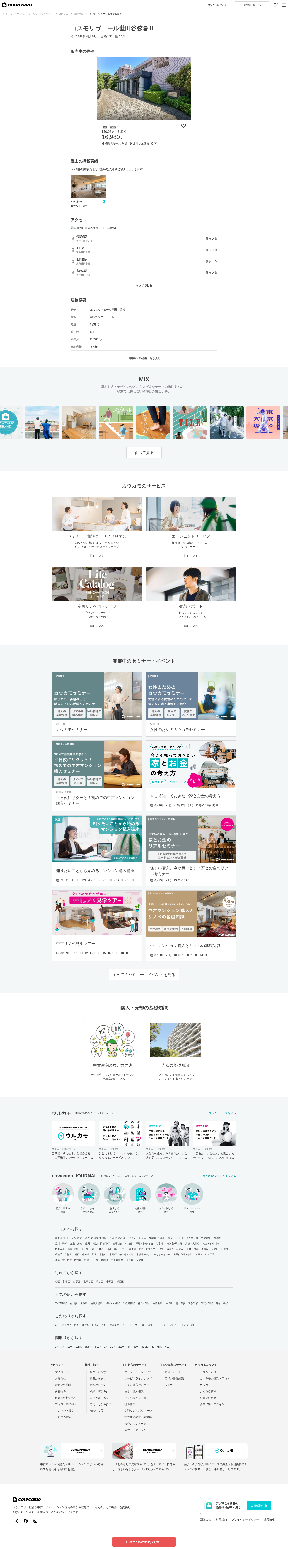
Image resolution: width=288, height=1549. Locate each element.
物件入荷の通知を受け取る (146, 1542)
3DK (136, 1346)
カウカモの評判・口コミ (215, 1378)
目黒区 (76, 1281)
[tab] (142, 115)
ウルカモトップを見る (222, 1113)
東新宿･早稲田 (174, 1243)
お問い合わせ (208, 1397)
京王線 (85, 1249)
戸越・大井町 (192, 1243)
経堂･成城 (73, 1249)
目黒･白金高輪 (117, 1238)
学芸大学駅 (207, 1303)
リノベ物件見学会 (135, 1397)
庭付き (85, 1325)
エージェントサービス (138, 1372)
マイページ (62, 1372)
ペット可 (126, 1325)
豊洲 (87, 1243)
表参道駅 (193, 1303)
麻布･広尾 (76, 1238)
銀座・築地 (76, 1243)
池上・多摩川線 (211, 1243)
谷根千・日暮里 (63, 1254)
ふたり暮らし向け (166, 1325)
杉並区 (120, 1281)
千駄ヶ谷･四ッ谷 (144, 1243)
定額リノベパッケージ (138, 1410)
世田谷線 (59, 1249)
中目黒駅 (157, 1303)
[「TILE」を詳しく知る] (176, 422)
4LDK (168, 1346)
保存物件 (60, 1391)
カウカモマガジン (135, 1430)
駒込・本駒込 (99, 1254)
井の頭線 (206, 1238)
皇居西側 (117, 1243)
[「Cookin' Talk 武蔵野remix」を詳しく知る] (65, 422)
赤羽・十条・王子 (205, 1254)
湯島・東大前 (201, 1249)
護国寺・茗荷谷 (175, 1249)
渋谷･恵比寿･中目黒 (95, 1238)
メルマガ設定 (63, 1417)
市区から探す (98, 1384)
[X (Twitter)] (16, 1521)
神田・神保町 (82, 1254)
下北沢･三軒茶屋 (137, 1238)
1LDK (78, 1346)
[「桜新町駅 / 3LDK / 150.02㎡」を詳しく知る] (144, 88)
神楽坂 (217, 1238)
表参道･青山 (61, 1238)
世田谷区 (88, 1281)
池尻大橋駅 (96, 1303)
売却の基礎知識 (174, 1378)
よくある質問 (208, 1391)
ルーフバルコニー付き (67, 1325)
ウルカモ (170, 1384)
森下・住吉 (98, 1249)
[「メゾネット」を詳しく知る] (102, 422)
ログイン (251, 5)
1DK (69, 1346)
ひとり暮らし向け (144, 1325)
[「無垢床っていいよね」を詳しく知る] (139, 422)
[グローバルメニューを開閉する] (283, 5)
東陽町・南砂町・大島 (121, 1254)
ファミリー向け (187, 1325)
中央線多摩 (117, 1260)
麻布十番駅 (222, 1303)
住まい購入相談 (134, 1391)
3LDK (145, 1346)
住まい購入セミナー (136, 1384)
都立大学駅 (144, 1303)
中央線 (128, 1243)
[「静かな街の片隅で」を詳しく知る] (213, 422)
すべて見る (144, 452)
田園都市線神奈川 (182, 1254)
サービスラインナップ (138, 1378)
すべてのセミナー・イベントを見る (144, 974)
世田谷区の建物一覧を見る (144, 358)
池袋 (161, 1249)
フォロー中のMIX (65, 1404)
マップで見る (144, 285)
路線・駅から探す (101, 1391)
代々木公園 (192, 1238)
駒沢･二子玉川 (175, 1238)
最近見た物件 (63, 1384)
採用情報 (269, 1519)
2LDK (121, 1346)
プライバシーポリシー (245, 1519)
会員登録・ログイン (212, 1404)
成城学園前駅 (113, 1303)
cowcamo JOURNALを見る (219, 1175)
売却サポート (173, 1372)
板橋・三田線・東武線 (96, 1260)
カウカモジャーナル (136, 1423)
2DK (112, 1346)
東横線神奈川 (143, 1254)
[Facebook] (26, 1521)
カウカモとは (208, 1372)
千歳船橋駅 (129, 1303)
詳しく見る (97, 555)
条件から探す (98, 1372)
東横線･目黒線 (157, 1238)
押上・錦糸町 (129, 1249)
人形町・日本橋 (220, 1249)
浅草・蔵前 (113, 1249)
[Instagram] (35, 1521)
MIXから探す (98, 1410)
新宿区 (66, 1281)
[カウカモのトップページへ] (17, 4)
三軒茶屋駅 (61, 1303)
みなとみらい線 (162, 1254)
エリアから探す (99, 1397)
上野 (188, 1249)
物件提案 (129, 1404)
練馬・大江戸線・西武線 (68, 1260)
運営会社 (205, 1519)
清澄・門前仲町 (101, 1243)
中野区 (109, 1281)
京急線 (129, 1260)
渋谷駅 (83, 1303)
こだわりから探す (101, 1404)
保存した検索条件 (66, 1397)
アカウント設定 (64, 1410)
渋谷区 (99, 1281)
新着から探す (98, 1378)
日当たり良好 (99, 1325)
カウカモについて (217, 5)
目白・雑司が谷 (147, 1249)
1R (56, 1346)
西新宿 (159, 1243)
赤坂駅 (169, 1303)
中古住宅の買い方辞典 (138, 1417)
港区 (57, 1281)
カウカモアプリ (209, 1384)
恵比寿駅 (180, 1303)
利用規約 (221, 1519)
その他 (139, 1260)
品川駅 (73, 1303)
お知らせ (60, 1378)
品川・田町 (61, 1243)
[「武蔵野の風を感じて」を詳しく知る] (29, 422)
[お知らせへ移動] (275, 5)
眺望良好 (114, 1325)
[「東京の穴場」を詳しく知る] (250, 422)
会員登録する (259, 1505)
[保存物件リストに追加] (183, 126)
